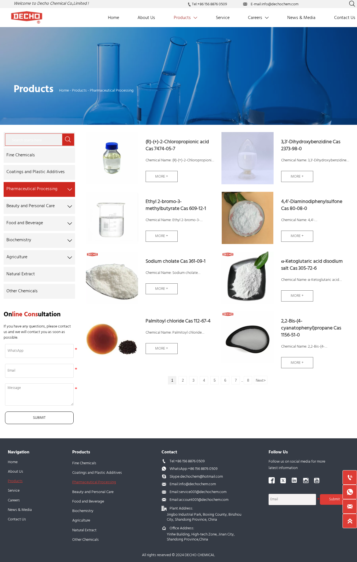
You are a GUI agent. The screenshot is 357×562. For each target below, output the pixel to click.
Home (64, 91)
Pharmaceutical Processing (112, 91)
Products (79, 91)
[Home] (27, 17)
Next (261, 380)
